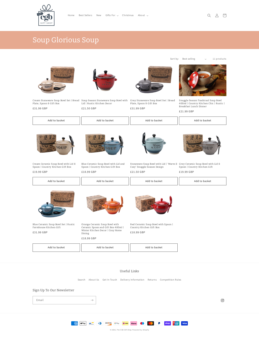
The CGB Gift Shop (124, 330)
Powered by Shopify (140, 330)
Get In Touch (110, 280)
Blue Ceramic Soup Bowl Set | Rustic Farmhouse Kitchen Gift (54, 226)
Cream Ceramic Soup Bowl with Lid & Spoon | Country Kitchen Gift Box (54, 165)
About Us (94, 280)
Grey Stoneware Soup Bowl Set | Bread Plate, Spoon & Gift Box (152, 102)
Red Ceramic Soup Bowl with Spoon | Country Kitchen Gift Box (151, 226)
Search (81, 280)
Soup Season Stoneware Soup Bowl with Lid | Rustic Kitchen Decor (104, 102)
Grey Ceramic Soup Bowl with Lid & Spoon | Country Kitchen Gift (199, 165)
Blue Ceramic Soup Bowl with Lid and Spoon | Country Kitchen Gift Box (103, 165)
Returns (152, 280)
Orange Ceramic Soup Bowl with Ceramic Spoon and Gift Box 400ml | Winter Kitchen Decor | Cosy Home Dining (102, 229)
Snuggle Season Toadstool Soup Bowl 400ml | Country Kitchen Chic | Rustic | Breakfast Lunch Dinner (202, 103)
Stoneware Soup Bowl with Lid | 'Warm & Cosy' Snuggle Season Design (153, 165)
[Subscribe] (92, 300)
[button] (111, 15)
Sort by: (174, 59)
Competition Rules (170, 280)
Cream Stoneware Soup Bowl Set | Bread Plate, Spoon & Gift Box (56, 102)
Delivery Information (132, 280)
